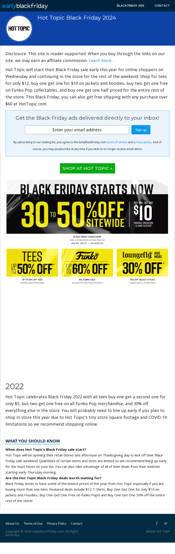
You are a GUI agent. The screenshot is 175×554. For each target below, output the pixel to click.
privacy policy (143, 142)
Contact (162, 5)
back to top (158, 531)
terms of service (117, 142)
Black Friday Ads (130, 5)
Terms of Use (33, 523)
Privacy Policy (56, 523)
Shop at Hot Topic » (87, 168)
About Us (12, 523)
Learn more (100, 60)
